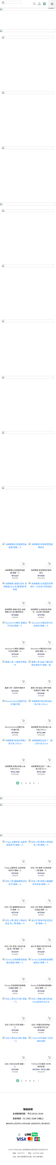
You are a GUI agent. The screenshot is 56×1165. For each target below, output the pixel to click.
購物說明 (9, 1123)
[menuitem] (17, 783)
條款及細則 (26, 1123)
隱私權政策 (45, 1123)
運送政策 (17, 1123)
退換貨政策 (36, 1123)
